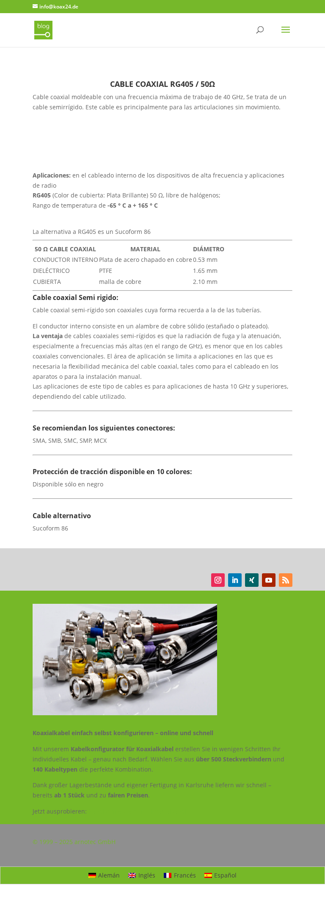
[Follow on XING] (252, 580)
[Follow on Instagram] (218, 580)
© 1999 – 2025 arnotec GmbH (74, 842)
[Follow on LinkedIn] (235, 580)
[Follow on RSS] (285, 580)
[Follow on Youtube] (268, 580)
